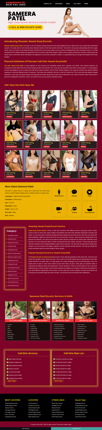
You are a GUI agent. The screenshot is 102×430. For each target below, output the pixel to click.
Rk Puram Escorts (80, 414)
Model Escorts (81, 332)
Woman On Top (35, 336)
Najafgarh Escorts (56, 405)
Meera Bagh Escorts (33, 416)
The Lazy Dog (34, 334)
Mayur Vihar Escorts (13, 278)
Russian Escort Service (59, 336)
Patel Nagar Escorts (57, 416)
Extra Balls (10, 336)
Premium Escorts (58, 338)
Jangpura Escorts (12, 275)
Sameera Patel (36, 424)
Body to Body (11, 334)
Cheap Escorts (81, 328)
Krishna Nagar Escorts (34, 412)
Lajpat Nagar (47, 116)
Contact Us (48, 3)
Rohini (83, 146)
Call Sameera (25, 428)
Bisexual (10, 330)
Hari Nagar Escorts (10, 412)
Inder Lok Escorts (9, 414)
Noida (68, 3)
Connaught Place (11, 146)
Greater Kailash (67, 116)
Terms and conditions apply (64, 424)
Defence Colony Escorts (14, 253)
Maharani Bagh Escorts (34, 414)
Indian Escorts (81, 324)
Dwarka (65, 146)
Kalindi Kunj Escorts (33, 405)
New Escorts (81, 334)
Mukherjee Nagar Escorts (14, 257)
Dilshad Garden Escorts (11, 403)
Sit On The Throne (35, 338)
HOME (86, 3)
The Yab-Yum (34, 332)
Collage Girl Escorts (82, 338)
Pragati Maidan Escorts (81, 405)
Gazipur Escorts (9, 407)
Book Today (12, 381)
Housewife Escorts (82, 326)
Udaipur (9, 116)
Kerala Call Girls (58, 332)
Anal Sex (10, 324)
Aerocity (46, 146)
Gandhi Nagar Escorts (11, 405)
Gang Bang (10, 338)
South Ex (84, 176)
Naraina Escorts (56, 407)
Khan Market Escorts (13, 285)
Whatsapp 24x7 (76, 428)
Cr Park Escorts (12, 246)
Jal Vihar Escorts (32, 403)
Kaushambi (66, 176)
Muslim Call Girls (58, 330)
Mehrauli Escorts (12, 271)
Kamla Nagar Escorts (34, 407)
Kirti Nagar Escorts (33, 410)
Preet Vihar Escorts (80, 407)
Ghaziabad (58, 3)
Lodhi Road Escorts (13, 282)
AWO (9, 326)
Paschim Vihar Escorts (58, 414)
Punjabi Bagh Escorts (81, 410)
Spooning (33, 326)
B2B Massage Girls (58, 324)
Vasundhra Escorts (13, 235)
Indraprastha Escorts (10, 416)
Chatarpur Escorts (12, 264)
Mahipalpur (84, 116)
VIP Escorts (80, 336)
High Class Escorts (82, 330)
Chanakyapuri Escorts (13, 267)
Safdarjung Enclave (13, 260)
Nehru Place (29, 176)
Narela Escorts (56, 410)
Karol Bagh (47, 176)
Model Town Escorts (57, 403)
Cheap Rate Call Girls (59, 328)
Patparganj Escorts (80, 403)
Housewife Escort (58, 334)
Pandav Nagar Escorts (58, 412)
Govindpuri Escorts (10, 410)
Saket (27, 146)
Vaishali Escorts (12, 239)
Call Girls (77, 3)
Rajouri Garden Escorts (81, 412)
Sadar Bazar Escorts (80, 416)
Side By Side (34, 328)
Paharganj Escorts (13, 249)
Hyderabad (28, 116)
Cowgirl (33, 324)
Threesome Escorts (59, 326)
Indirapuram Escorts (13, 242)
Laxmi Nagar (10, 176)
